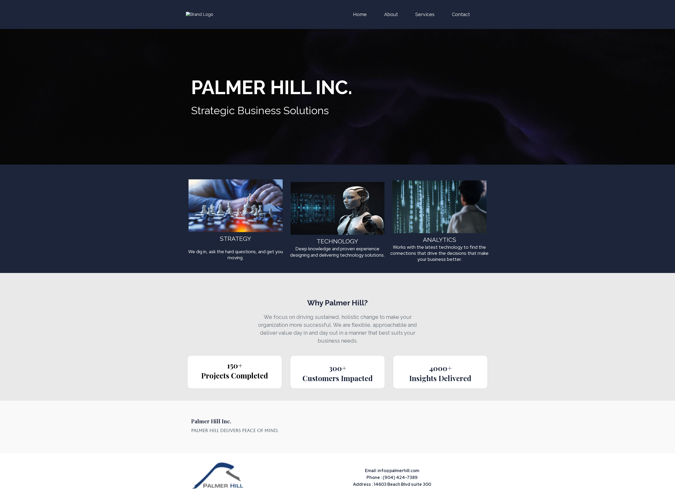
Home (360, 14)
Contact (461, 14)
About (391, 14)
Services (425, 14)
